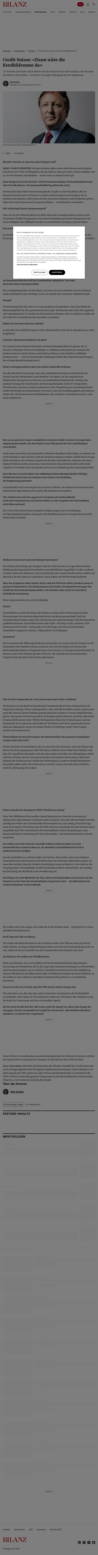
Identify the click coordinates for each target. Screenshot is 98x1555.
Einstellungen (39, 272)
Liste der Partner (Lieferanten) (27, 265)
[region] (49, 253)
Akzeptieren (57, 272)
